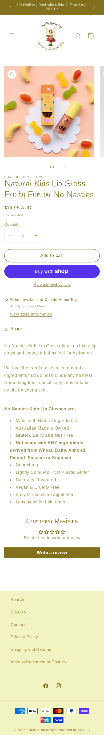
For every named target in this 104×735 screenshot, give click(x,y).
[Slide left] (40, 167)
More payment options (52, 284)
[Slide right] (64, 167)
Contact (18, 625)
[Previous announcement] (10, 7)
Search (17, 599)
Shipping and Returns (31, 649)
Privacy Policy (24, 637)
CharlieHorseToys (42, 730)
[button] (11, 36)
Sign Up (18, 612)
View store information (31, 314)
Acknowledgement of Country (38, 662)
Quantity (11, 225)
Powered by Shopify (74, 730)
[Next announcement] (94, 7)
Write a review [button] (52, 552)
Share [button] (16, 328)
